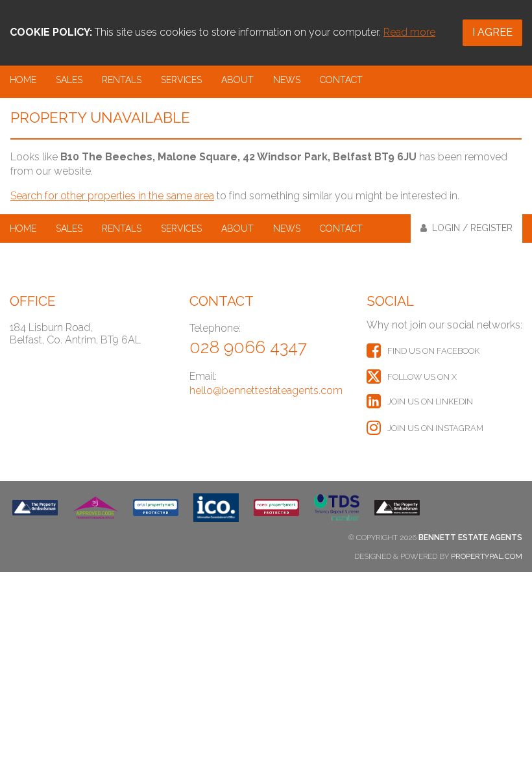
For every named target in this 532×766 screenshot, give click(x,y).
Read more (409, 32)
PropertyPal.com (486, 556)
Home (23, 80)
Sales (69, 80)
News (286, 80)
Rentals (121, 80)
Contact (341, 80)
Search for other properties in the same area (112, 196)
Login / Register (470, 228)
